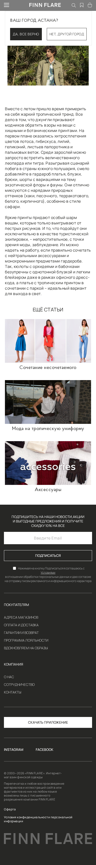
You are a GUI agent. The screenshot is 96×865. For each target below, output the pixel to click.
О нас (9, 677)
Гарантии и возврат (21, 632)
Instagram (13, 749)
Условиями (48, 572)
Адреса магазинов (21, 617)
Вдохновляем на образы (26, 648)
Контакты (12, 692)
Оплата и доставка (21, 625)
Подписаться (48, 555)
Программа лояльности (26, 640)
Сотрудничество (19, 684)
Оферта (10, 809)
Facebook (44, 749)
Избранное (82, 4)
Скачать (35, 722)
